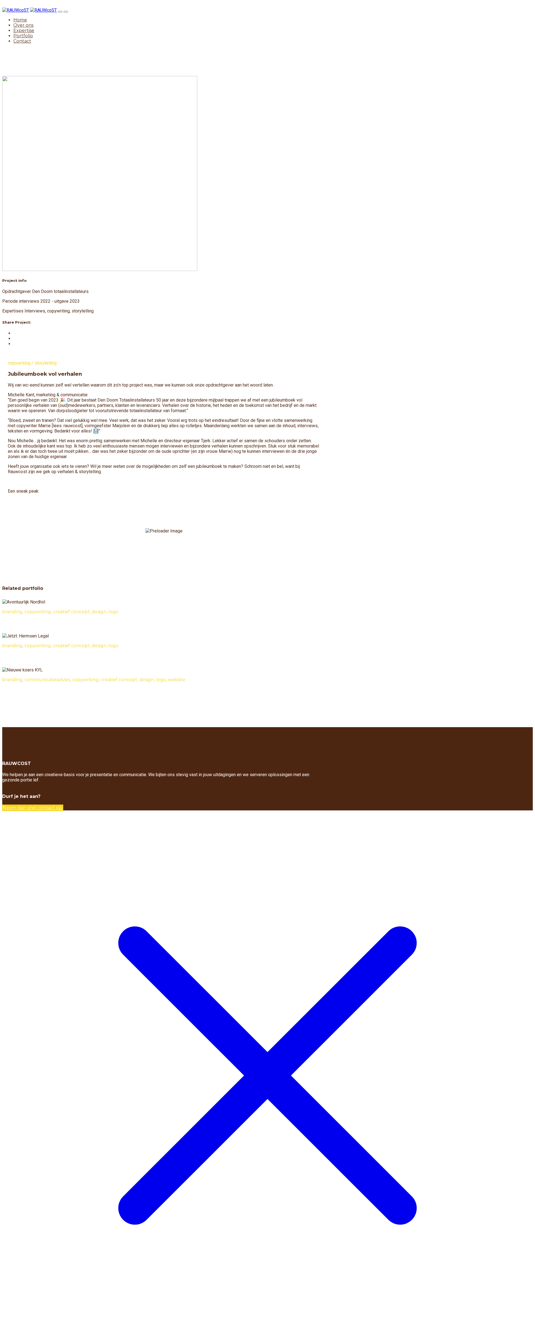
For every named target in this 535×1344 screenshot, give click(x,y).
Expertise (23, 30)
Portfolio (23, 35)
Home (20, 20)
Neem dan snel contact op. (33, 807)
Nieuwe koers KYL (20, 691)
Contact (22, 41)
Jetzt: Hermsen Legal (24, 656)
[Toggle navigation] (60, 12)
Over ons (23, 25)
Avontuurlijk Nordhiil (23, 622)
